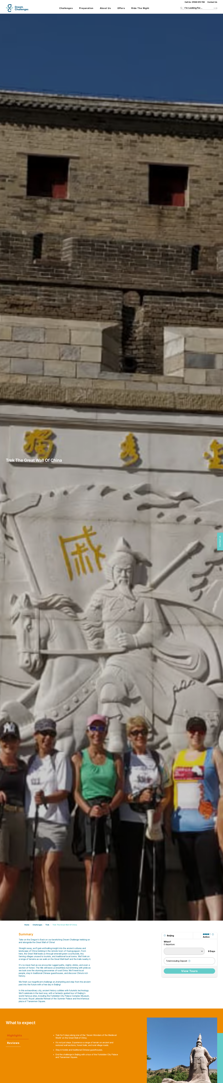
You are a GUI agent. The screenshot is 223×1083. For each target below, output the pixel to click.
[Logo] (17, 8)
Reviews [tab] (13, 1043)
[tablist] (28, 1039)
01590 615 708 (198, 2)
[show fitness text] (213, 934)
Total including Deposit (176, 961)
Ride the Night (140, 8)
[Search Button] (215, 8)
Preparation (86, 8)
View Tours (189, 971)
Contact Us (212, 2)
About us (105, 8)
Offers (121, 8)
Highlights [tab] (14, 1035)
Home (26, 925)
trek (47, 925)
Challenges (66, 8)
